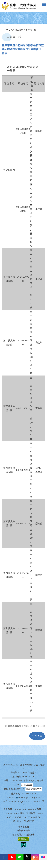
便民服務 (19, 30)
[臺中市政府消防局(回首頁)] (19, 6)
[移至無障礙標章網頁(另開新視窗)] (23, 839)
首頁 (10, 30)
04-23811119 (17, 789)
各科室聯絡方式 (34, 789)
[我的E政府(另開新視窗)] (23, 845)
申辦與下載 (30, 30)
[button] (44, 4)
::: (4, 30)
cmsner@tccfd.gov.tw (29, 797)
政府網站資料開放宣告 (23, 835)
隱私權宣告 (23, 827)
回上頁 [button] (38, 736)
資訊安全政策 (23, 830)
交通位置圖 (26, 785)
